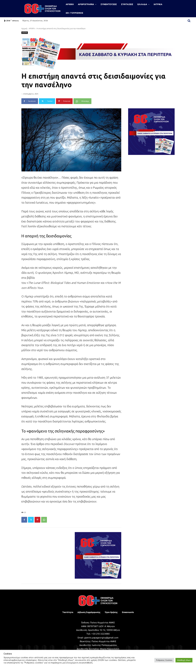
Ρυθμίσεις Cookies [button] (164, 660)
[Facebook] (24, 520)
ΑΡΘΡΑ (32, 28)
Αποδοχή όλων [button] (184, 660)
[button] (189, 20)
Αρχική (24, 28)
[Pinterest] (37, 520)
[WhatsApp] (44, 520)
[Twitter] (31, 520)
